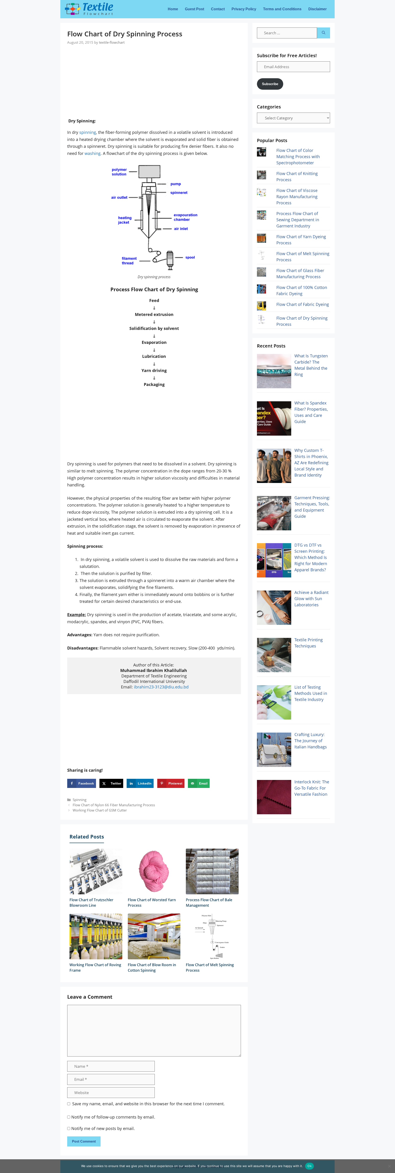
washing (93, 153)
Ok (309, 1166)
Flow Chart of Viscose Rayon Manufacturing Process (297, 196)
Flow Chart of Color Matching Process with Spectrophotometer (298, 156)
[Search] (323, 32)
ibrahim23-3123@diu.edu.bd (161, 687)
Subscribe (270, 84)
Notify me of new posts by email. (103, 1128)
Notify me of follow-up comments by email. (113, 1117)
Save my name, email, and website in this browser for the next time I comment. (148, 1103)
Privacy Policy (244, 9)
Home (173, 9)
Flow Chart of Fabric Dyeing (302, 304)
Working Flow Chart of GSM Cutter (100, 810)
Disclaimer (317, 9)
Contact (218, 9)
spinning (87, 132)
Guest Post (194, 9)
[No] (389, 1166)
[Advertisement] (154, 77)
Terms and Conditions (282, 9)
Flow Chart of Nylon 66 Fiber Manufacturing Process (114, 805)
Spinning (79, 799)
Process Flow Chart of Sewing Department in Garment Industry (297, 220)
